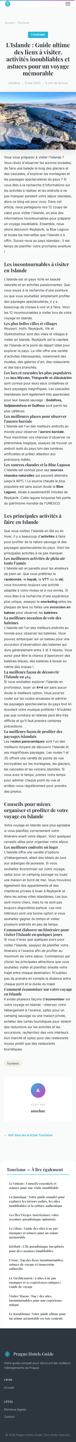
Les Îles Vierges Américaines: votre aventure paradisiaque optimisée (34, 1217)
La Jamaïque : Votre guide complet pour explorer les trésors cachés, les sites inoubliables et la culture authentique (37, 1201)
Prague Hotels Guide (33, 1354)
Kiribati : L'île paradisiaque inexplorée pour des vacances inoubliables (36, 1248)
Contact (9, 1416)
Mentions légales (15, 1409)
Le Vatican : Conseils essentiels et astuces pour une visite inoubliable (34, 1185)
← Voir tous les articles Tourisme (28, 1135)
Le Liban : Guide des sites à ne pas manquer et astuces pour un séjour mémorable (33, 1232)
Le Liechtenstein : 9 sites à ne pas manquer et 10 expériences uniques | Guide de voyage (35, 1282)
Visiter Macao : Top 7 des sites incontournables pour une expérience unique (35, 1300)
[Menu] (68, 3)
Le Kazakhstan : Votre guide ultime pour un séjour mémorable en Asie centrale (37, 1316)
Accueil (9, 22)
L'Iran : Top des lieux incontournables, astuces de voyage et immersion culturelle (36, 1264)
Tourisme (23, 22)
